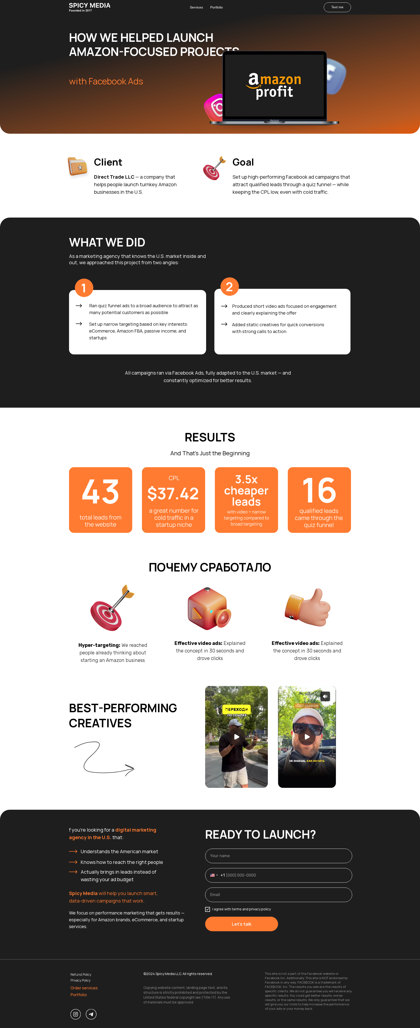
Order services (84, 988)
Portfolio (216, 7)
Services (196, 7)
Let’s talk (241, 924)
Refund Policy (80, 974)
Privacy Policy (80, 980)
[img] (91, 1014)
